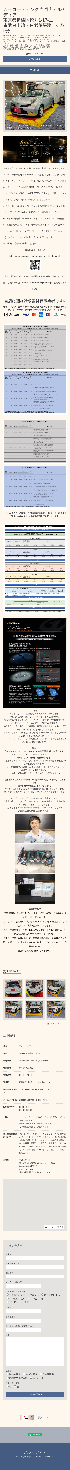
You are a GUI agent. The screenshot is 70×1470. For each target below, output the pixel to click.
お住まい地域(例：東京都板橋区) (20, 1326)
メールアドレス (13, 1263)
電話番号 (10, 1273)
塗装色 (9, 1307)
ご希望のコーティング (16, 1291)
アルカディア (35, 1452)
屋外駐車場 (15, 1374)
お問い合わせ (35, 59)
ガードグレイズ (52, 1295)
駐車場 (9, 1371)
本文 (8, 1335)
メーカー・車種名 (14, 1282)
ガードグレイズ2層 (19, 1302)
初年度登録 (10, 1317)
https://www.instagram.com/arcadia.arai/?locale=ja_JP (35, 256)
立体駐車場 (48, 1374)
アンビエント (37, 1298)
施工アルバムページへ (56, 1024)
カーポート (38, 1378)
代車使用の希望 (13, 1383)
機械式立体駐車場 (18, 1378)
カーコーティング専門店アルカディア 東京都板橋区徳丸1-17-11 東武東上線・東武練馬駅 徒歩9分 (34, 20)
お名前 (9, 1254)
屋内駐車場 (31, 1374)
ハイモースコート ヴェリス (24, 1295)
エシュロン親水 (17, 1298)
